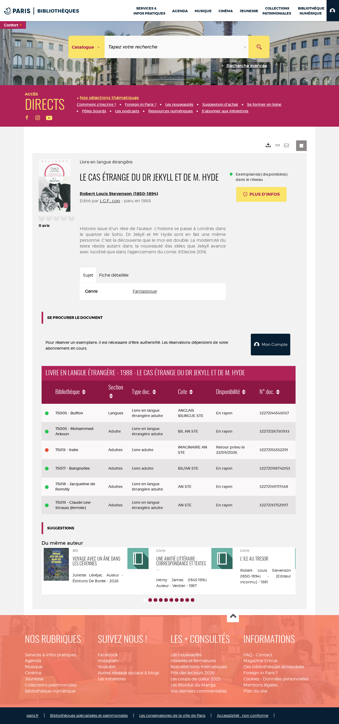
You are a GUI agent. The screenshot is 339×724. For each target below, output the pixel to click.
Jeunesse (34, 678)
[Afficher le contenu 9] (187, 600)
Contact (264, 654)
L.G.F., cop (110, 200)
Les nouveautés (186, 654)
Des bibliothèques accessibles (273, 666)
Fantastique (145, 291)
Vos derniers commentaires (199, 691)
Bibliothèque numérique (50, 691)
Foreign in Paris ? (260, 672)
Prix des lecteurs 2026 (193, 672)
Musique (33, 666)
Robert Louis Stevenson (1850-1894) (119, 193)
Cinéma (33, 672)
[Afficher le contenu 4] (161, 600)
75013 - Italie (66, 449)
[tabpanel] (152, 291)
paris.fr (32, 715)
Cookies (251, 678)
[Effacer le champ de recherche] (245, 47)
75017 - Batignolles (72, 468)
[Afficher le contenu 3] (155, 600)
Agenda (33, 660)
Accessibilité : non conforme (242, 715)
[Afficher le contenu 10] (192, 600)
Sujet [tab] (88, 275)
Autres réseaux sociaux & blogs (128, 672)
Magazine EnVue (260, 660)
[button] (333, 10)
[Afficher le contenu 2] (150, 600)
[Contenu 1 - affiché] (145, 600)
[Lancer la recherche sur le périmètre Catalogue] (259, 47)
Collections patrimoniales (51, 685)
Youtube (106, 666)
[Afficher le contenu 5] (166, 600)
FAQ (247, 654)
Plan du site (255, 691)
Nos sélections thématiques (199, 666)
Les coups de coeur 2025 (196, 678)
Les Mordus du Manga (193, 685)
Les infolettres (112, 678)
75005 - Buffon (69, 413)
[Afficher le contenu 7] (177, 600)
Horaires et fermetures (193, 660)
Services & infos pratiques (50, 654)
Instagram (108, 660)
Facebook (108, 654)
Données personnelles (286, 678)
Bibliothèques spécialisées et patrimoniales (89, 715)
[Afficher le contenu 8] (182, 600)
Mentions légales (260, 685)
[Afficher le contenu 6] (171, 600)
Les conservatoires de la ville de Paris (172, 715)
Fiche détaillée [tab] (113, 275)
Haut (233, 616)
